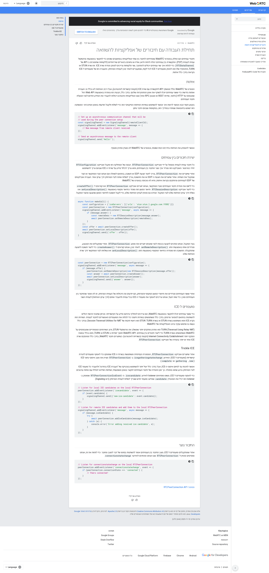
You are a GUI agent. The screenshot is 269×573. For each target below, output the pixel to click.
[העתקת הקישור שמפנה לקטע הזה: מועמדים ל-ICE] (171, 307)
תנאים (225, 567)
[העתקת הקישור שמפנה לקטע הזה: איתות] (183, 82)
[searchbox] (250, 19)
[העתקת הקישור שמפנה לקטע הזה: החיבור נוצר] (176, 445)
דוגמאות (224, 540)
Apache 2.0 (112, 511)
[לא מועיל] (77, 43)
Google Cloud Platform (148, 555)
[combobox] (55, 3)
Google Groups (107, 535)
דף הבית (262, 10)
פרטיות (217, 567)
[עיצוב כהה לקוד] (189, 113)
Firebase (167, 555)
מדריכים (248, 10)
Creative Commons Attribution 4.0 (150, 511)
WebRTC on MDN (220, 535)
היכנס (5, 3)
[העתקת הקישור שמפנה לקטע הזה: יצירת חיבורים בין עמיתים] (158, 158)
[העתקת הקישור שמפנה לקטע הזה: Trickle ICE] (178, 348)
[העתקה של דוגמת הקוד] (192, 113)
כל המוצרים (127, 555)
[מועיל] (81, 43)
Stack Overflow (107, 540)
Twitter (111, 544)
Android (192, 555)
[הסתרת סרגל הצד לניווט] (235, 568)
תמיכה (235, 10)
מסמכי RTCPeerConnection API (179, 487)
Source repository (220, 544)
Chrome (180, 555)
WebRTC (191, 43)
